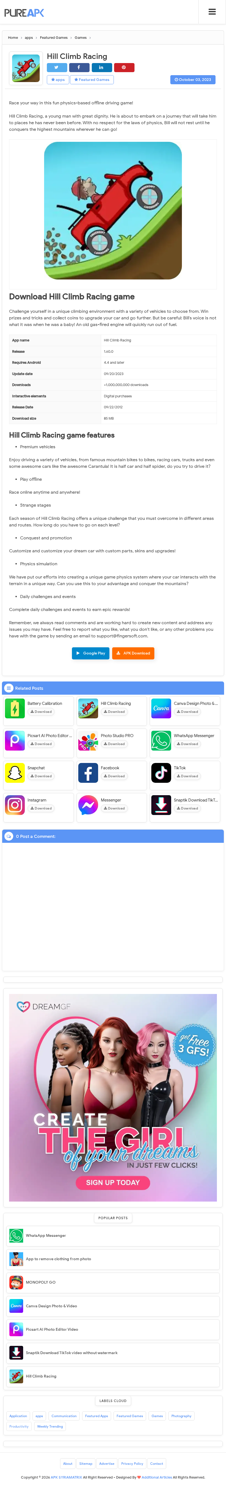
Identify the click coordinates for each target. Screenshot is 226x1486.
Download (43, 712)
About (67, 1463)
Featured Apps (96, 1416)
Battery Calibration (45, 703)
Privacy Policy (132, 1463)
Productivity (19, 1426)
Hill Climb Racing (116, 703)
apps (60, 79)
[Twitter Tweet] (57, 67)
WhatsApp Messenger (194, 735)
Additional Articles (157, 1477)
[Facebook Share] (79, 67)
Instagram (37, 800)
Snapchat (36, 767)
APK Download (136, 653)
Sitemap (85, 1463)
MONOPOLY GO (41, 1282)
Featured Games (93, 79)
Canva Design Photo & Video (196, 703)
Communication (64, 1416)
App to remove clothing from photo (58, 1259)
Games (157, 1416)
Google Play (94, 653)
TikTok (180, 767)
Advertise (106, 1463)
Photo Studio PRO (117, 735)
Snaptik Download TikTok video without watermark (196, 800)
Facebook (110, 767)
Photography (181, 1416)
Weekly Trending (50, 1426)
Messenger (111, 800)
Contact (156, 1463)
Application (18, 1416)
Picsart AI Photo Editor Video (50, 735)
